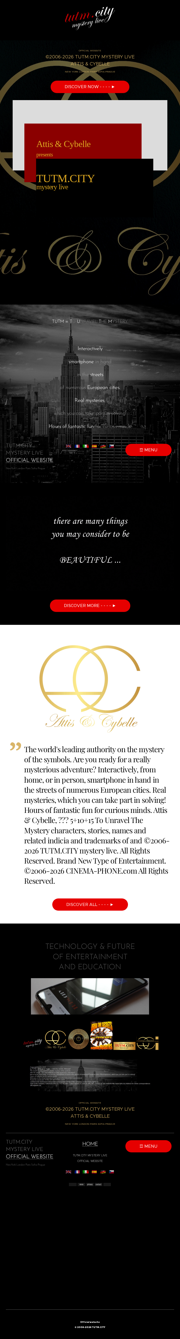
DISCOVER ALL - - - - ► (90, 904)
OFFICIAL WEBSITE (29, 460)
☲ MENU (148, 450)
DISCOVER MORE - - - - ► (90, 605)
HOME (90, 1144)
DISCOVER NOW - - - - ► (90, 86)
